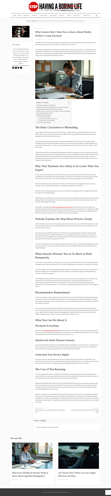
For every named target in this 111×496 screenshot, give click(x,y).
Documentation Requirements (45, 113)
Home (14, 15)
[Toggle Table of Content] (68, 102)
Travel (69, 15)
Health (62, 15)
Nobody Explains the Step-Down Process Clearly (50, 109)
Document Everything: (45, 117)
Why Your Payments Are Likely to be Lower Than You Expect (53, 107)
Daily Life (76, 15)
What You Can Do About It (44, 115)
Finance (34, 15)
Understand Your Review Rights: (47, 120)
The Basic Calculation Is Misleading (46, 105)
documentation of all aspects (51, 330)
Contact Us (86, 15)
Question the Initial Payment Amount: (49, 118)
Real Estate (53, 15)
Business (26, 15)
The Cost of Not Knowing (44, 122)
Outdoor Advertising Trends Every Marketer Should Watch (85, 411)
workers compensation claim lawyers (61, 207)
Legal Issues (43, 15)
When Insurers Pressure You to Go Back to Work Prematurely (53, 111)
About (20, 15)
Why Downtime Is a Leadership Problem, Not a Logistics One (50, 411)
